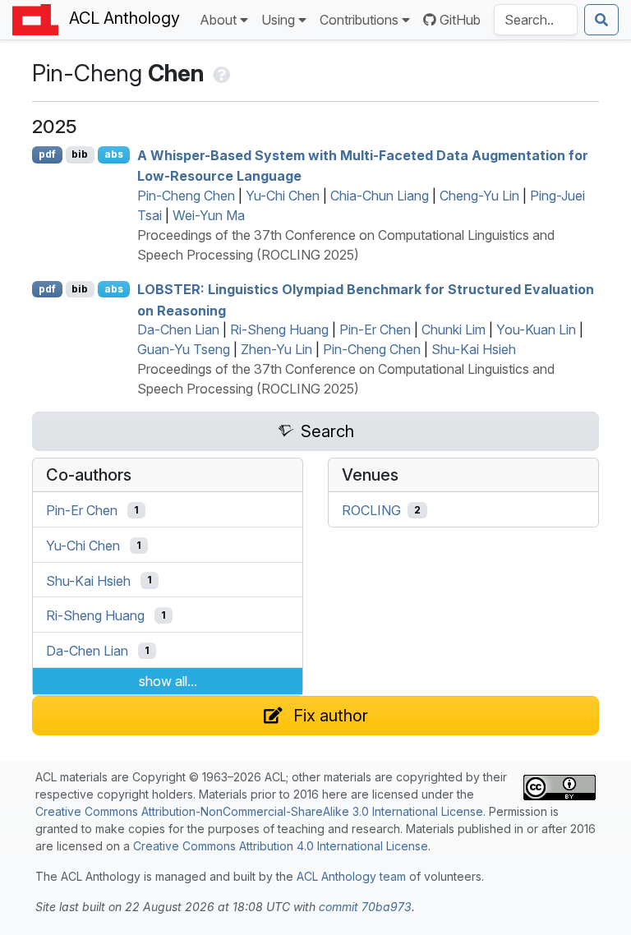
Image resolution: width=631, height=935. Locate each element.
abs (113, 154)
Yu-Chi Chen (283, 195)
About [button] (218, 20)
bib (79, 154)
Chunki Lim (453, 329)
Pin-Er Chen (375, 329)
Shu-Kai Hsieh (473, 349)
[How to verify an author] (220, 73)
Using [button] (278, 20)
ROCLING (371, 510)
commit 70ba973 (365, 907)
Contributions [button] (359, 20)
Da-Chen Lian (178, 329)
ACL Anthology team (351, 876)
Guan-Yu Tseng (183, 349)
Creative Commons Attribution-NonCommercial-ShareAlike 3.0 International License (259, 811)
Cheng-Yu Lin (479, 195)
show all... (168, 681)
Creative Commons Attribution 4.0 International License (280, 846)
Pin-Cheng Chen (186, 195)
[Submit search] (601, 19)
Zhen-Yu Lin (276, 349)
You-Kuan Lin (536, 329)
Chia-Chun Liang (379, 195)
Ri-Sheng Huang (279, 329)
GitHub (460, 20)
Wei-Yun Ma (209, 215)
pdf (47, 154)
